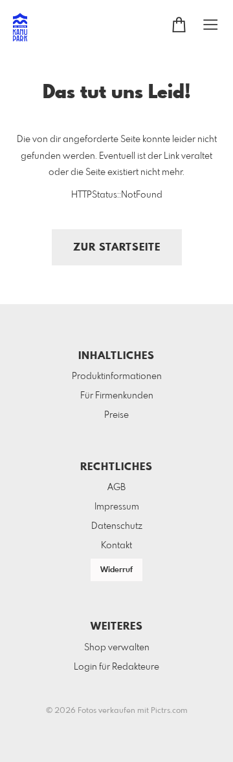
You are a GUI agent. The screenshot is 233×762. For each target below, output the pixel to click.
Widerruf (116, 570)
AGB (116, 487)
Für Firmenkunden (116, 395)
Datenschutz (116, 526)
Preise (116, 415)
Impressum (116, 506)
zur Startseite (117, 247)
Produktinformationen (117, 376)
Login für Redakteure (116, 667)
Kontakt (116, 545)
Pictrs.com (169, 711)
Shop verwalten (117, 647)
